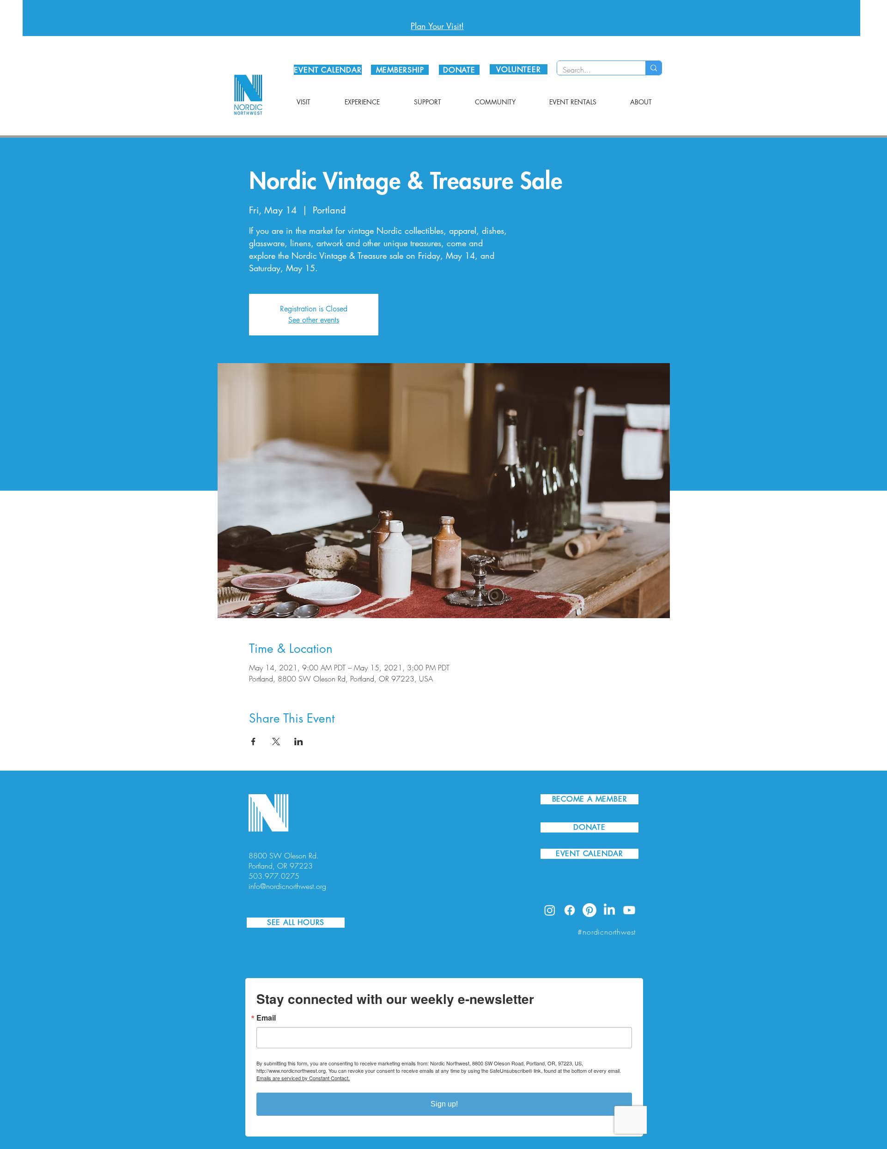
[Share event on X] (276, 741)
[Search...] (653, 68)
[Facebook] (570, 910)
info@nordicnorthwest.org (287, 886)
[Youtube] (629, 910)
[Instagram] (550, 910)
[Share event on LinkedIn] (298, 741)
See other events (313, 320)
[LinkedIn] (609, 910)
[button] (303, 102)
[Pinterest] (589, 910)
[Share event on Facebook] (253, 741)
